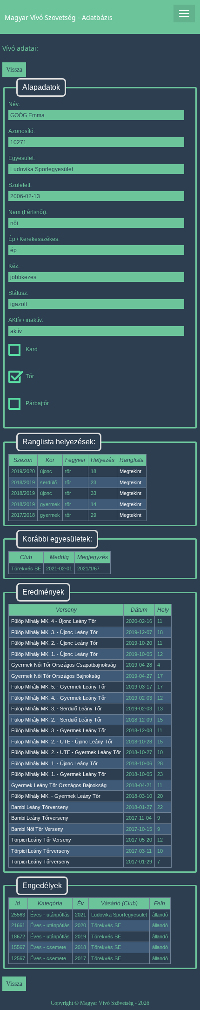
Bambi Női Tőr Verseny (37, 829)
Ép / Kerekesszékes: (34, 239)
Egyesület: (21, 158)
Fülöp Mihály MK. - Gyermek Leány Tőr (55, 796)
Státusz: (18, 293)
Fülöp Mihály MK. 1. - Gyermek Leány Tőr (58, 774)
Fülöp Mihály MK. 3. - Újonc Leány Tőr (54, 632)
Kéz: (14, 266)
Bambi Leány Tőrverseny (39, 807)
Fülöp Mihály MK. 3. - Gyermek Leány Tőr (58, 730)
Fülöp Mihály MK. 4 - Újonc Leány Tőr (53, 621)
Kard (32, 349)
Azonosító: (21, 131)
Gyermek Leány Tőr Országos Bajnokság (59, 785)
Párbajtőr (37, 403)
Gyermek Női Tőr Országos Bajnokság (55, 676)
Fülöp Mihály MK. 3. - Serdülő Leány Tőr (56, 708)
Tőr (30, 376)
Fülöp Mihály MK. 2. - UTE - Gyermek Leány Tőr (66, 752)
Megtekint (130, 471)
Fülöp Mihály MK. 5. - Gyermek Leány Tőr (58, 686)
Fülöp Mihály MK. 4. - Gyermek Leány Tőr (58, 698)
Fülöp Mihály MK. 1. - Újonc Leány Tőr (54, 654)
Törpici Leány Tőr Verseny (41, 840)
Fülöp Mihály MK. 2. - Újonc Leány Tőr (54, 643)
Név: (14, 104)
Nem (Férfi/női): (27, 212)
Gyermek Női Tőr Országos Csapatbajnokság (63, 665)
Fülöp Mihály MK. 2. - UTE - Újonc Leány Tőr (62, 741)
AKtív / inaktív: (25, 320)
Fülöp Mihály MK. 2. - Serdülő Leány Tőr (56, 719)
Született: (20, 185)
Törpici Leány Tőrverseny (40, 851)
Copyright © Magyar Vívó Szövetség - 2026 (100, 1003)
